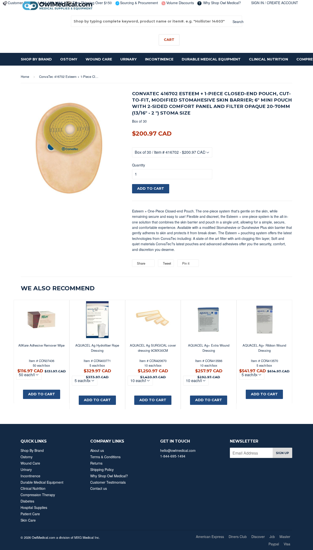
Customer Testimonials (108, 482)
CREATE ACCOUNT (282, 2)
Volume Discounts (180, 2)
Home (25, 76)
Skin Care (28, 520)
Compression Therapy (38, 494)
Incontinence (159, 59)
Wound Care (99, 59)
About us (97, 450)
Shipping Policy (102, 469)
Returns (96, 463)
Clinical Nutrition (268, 59)
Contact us (98, 488)
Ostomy (68, 59)
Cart (169, 39)
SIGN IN (257, 2)
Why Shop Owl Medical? (221, 2)
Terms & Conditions (105, 456)
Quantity (138, 165)
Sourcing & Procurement (139, 2)
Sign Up (282, 453)
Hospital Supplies (34, 507)
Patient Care (30, 513)
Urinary (128, 59)
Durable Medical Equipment (211, 59)
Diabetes (27, 501)
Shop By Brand (36, 59)
